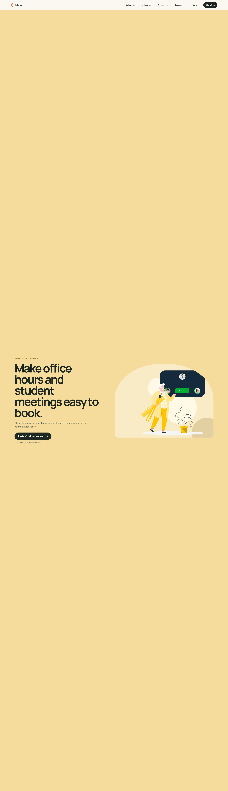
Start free (210, 5)
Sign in (194, 5)
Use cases (163, 5)
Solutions (130, 5)
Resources (180, 5)
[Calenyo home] (18, 5)
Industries (146, 5)
